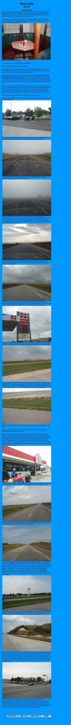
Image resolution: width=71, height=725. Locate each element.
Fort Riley (12, 562)
